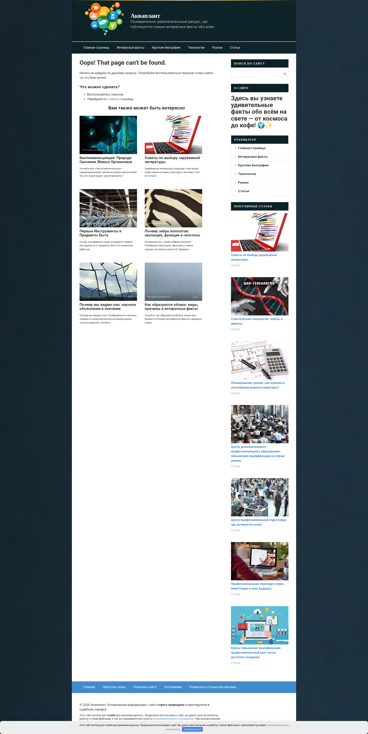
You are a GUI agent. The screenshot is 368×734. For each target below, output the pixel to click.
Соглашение (173, 687)
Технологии (196, 47)
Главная (89, 687)
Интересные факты (130, 47)
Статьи (235, 47)
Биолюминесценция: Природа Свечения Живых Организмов (106, 160)
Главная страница (96, 47)
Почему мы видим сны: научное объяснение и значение (108, 306)
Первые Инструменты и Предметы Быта (100, 233)
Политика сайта (144, 687)
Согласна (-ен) (192, 729)
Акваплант (145, 15)
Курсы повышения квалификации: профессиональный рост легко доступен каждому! (256, 652)
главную (113, 99)
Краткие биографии (166, 47)
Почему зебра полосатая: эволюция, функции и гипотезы (172, 233)
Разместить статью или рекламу (213, 687)
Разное (217, 47)
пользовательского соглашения (173, 718)
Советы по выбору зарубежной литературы (172, 160)
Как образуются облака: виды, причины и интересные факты (171, 306)
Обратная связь (114, 687)
